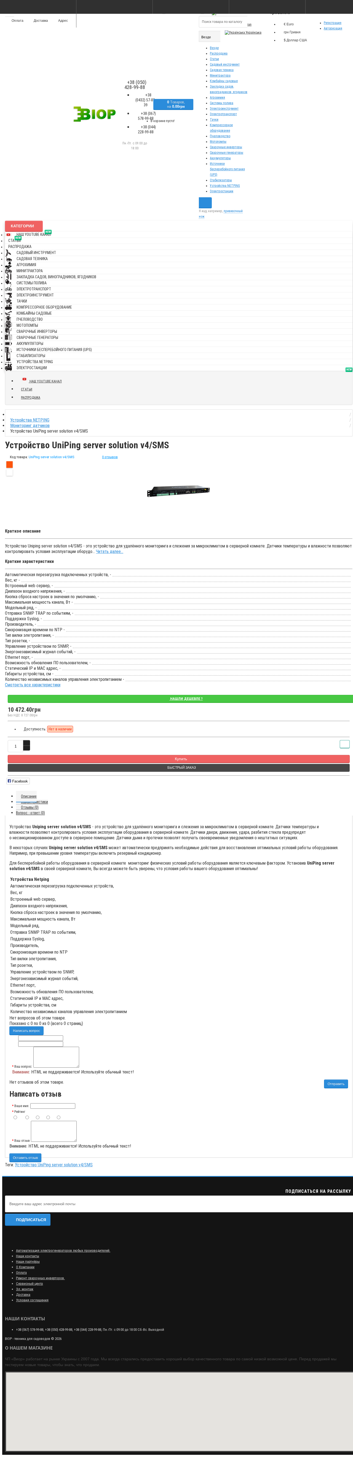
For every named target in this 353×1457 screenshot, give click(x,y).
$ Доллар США (295, 40)
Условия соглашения (32, 1300)
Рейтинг (19, 1112)
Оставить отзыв (25, 1158)
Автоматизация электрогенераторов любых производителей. (63, 1250)
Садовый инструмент (225, 64)
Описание (29, 796)
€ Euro (289, 24)
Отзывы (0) (30, 807)
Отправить (336, 1084)
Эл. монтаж (24, 1289)
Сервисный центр (29, 1283)
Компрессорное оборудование (44, 307)
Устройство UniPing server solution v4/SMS (54, 1164)
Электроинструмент (224, 108)
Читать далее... (109, 551)
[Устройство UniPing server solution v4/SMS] (178, 491)
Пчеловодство (220, 136)
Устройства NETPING (225, 186)
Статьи (214, 59)
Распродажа (219, 53)
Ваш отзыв (22, 1141)
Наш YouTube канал (34, 233)
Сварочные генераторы (226, 153)
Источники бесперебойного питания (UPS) (227, 169)
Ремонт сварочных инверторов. (40, 1278)
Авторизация (333, 28)
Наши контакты (27, 1256)
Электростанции (221, 191)
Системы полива (221, 103)
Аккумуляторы (220, 158)
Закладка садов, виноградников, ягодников (56, 277)
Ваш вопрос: (23, 1067)
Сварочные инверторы (226, 147)
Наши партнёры (28, 1261)
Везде (214, 48)
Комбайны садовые (224, 81)
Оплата (21, 1272)
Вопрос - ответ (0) (30, 813)
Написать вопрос (26, 1031)
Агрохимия (217, 97)
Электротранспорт (223, 114)
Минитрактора (220, 75)
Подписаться (31, 1220)
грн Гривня (292, 32)
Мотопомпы (218, 142)
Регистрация (332, 23)
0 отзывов (110, 457)
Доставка (23, 1295)
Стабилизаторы (221, 180)
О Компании (25, 1267)
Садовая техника (222, 70)
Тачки (214, 120)
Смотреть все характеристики (32, 684)
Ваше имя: (21, 1106)
